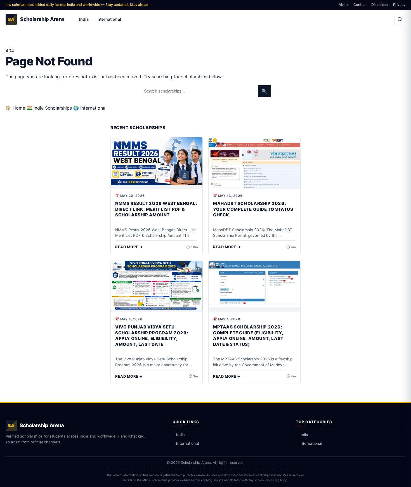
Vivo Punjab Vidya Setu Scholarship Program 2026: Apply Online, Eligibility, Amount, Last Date (151, 335)
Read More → (129, 247)
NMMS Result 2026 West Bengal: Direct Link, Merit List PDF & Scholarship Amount (156, 209)
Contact (360, 5)
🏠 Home (15, 108)
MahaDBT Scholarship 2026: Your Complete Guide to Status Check (253, 209)
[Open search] (399, 19)
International (108, 19)
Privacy (399, 5)
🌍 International (90, 108)
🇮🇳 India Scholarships (49, 108)
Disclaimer (380, 5)
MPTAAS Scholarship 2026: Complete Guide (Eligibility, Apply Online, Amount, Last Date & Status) (248, 335)
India (84, 19)
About (344, 5)
